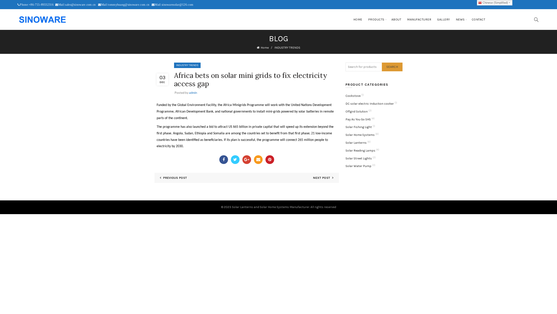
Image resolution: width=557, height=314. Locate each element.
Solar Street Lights (359, 158)
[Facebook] (223, 159)
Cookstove (353, 96)
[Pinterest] (269, 159)
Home (357, 19)
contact (478, 19)
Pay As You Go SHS (358, 119)
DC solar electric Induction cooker (370, 104)
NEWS (460, 19)
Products (376, 19)
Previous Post (175, 178)
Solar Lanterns (356, 143)
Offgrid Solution (357, 111)
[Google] (246, 159)
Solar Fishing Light (359, 127)
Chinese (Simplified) (495, 2)
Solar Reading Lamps (360, 150)
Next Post (321, 178)
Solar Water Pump (358, 166)
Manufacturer (419, 19)
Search (392, 67)
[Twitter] (235, 159)
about (396, 19)
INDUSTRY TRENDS (287, 47)
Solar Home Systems (360, 135)
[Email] (258, 159)
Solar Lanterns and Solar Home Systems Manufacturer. (271, 207)
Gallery (443, 19)
